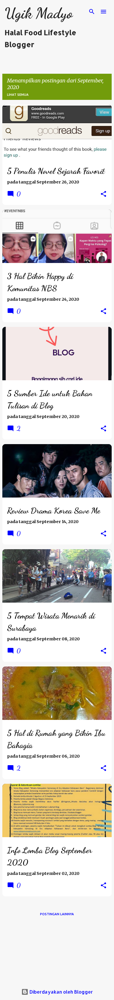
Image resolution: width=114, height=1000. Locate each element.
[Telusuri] (91, 12)
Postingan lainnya (57, 914)
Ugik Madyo (38, 13)
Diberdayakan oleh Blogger (60, 992)
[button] (103, 194)
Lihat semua (18, 94)
